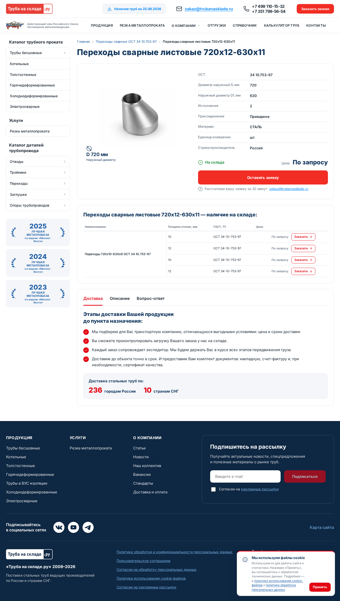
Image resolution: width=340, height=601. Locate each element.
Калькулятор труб (281, 25)
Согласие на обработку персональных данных (157, 569)
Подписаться (305, 476)
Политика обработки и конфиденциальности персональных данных (175, 552)
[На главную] (29, 9)
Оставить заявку (263, 177)
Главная (83, 41)
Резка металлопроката (142, 25)
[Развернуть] (65, 53)
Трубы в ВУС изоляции (26, 483)
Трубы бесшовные (23, 448)
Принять (320, 587)
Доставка (93, 298)
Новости (141, 456)
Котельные (16, 456)
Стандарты (143, 483)
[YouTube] (73, 527)
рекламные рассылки (260, 489)
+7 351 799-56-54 (269, 11)
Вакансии (142, 474)
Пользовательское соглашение (143, 561)
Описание (120, 298)
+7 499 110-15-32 (268, 6)
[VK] (58, 527)
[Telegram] (88, 527)
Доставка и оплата (150, 492)
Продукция (102, 25)
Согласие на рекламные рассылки (146, 587)
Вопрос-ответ (151, 298)
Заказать (301, 237)
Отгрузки (217, 25)
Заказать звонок (315, 9)
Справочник (245, 25)
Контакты (316, 25)
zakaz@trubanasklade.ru (209, 8)
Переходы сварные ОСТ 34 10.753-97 (126, 41)
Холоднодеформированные (31, 492)
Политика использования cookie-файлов (151, 578)
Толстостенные (20, 465)
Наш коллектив (147, 465)
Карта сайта (322, 527)
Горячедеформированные (30, 474)
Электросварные (21, 500)
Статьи (139, 448)
